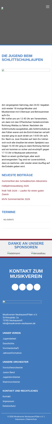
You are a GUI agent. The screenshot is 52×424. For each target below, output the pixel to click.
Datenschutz (31, 419)
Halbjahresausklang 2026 (15, 186)
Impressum (20, 419)
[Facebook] (15, 287)
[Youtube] (29, 287)
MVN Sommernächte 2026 (16, 199)
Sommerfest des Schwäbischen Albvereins (24, 181)
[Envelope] (37, 287)
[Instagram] (22, 287)
